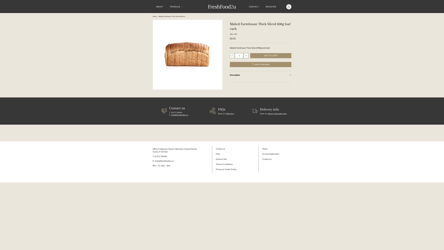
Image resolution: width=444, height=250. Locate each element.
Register (271, 7)
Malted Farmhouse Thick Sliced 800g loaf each (173, 16)
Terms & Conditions (224, 164)
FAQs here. (230, 114)
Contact (254, 7)
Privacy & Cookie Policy (226, 169)
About (159, 7)
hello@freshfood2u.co (179, 115)
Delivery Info (221, 159)
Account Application (270, 154)
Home (155, 16)
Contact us (220, 149)
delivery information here (277, 114)
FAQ (218, 154)
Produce (175, 7)
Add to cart (271, 56)
